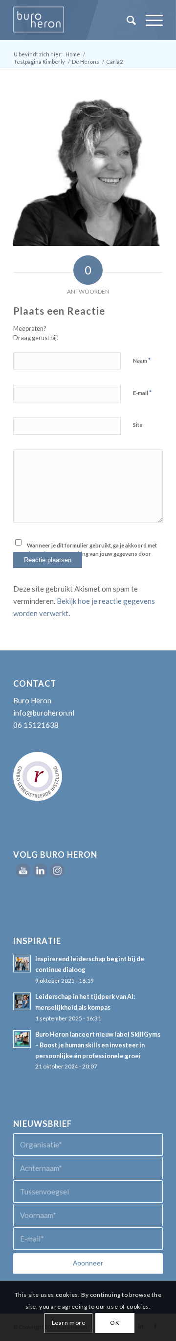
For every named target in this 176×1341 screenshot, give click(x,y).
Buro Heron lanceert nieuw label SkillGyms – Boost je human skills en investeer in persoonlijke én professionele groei (97, 1044)
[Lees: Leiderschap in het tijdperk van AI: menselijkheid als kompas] (22, 1001)
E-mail (142, 393)
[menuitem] (126, 20)
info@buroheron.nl (43, 712)
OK (114, 1322)
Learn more (69, 1322)
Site (137, 425)
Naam (142, 360)
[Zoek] (126, 20)
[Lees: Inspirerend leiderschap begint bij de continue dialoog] (22, 963)
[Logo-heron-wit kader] (73, 20)
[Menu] (149, 20)
